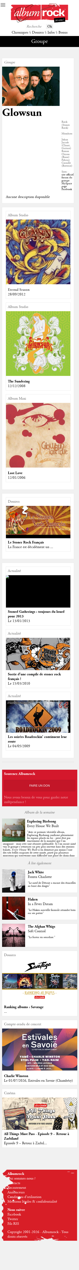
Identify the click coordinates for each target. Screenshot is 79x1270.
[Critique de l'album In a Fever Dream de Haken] (13, 918)
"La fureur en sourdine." (41, 937)
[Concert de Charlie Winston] (39, 1069)
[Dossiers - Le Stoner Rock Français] (38, 520)
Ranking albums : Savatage (24, 1007)
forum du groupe (67, 179)
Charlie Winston (16, 1076)
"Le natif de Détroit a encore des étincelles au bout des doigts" (52, 884)
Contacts (13, 1183)
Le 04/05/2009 (19, 746)
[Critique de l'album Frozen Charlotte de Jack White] (13, 891)
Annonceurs (16, 1192)
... (5, 1011)
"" (39, 845)
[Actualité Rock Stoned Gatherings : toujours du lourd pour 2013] (38, 576)
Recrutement (16, 1187)
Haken (33, 899)
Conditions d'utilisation (24, 1197)
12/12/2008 (17, 386)
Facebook (14, 1214)
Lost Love (15, 473)
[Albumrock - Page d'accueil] (39, 21)
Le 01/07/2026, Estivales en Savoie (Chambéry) (38, 1080)
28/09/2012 (17, 294)
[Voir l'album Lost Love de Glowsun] (38, 466)
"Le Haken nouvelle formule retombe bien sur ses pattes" (52, 911)
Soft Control (37, 931)
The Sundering (19, 381)
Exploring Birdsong (41, 821)
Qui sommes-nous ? (21, 1178)
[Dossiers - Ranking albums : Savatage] (39, 1000)
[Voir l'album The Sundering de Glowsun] (38, 375)
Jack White (36, 872)
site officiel (68, 175)
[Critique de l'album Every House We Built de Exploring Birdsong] (13, 840)
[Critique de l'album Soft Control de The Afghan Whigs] (13, 946)
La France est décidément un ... (30, 547)
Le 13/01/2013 (19, 621)
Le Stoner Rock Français (26, 542)
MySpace (67, 183)
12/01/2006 (17, 477)
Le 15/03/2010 (19, 683)
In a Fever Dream (40, 904)
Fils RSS (13, 1223)
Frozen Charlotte (40, 877)
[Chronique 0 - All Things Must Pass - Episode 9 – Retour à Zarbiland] (39, 1120)
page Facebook (67, 187)
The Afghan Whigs (41, 926)
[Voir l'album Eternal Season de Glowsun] (38, 283)
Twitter (12, 1219)
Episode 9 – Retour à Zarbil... (25, 1143)
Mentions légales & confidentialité (32, 1201)
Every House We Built (43, 826)
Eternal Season (19, 290)
